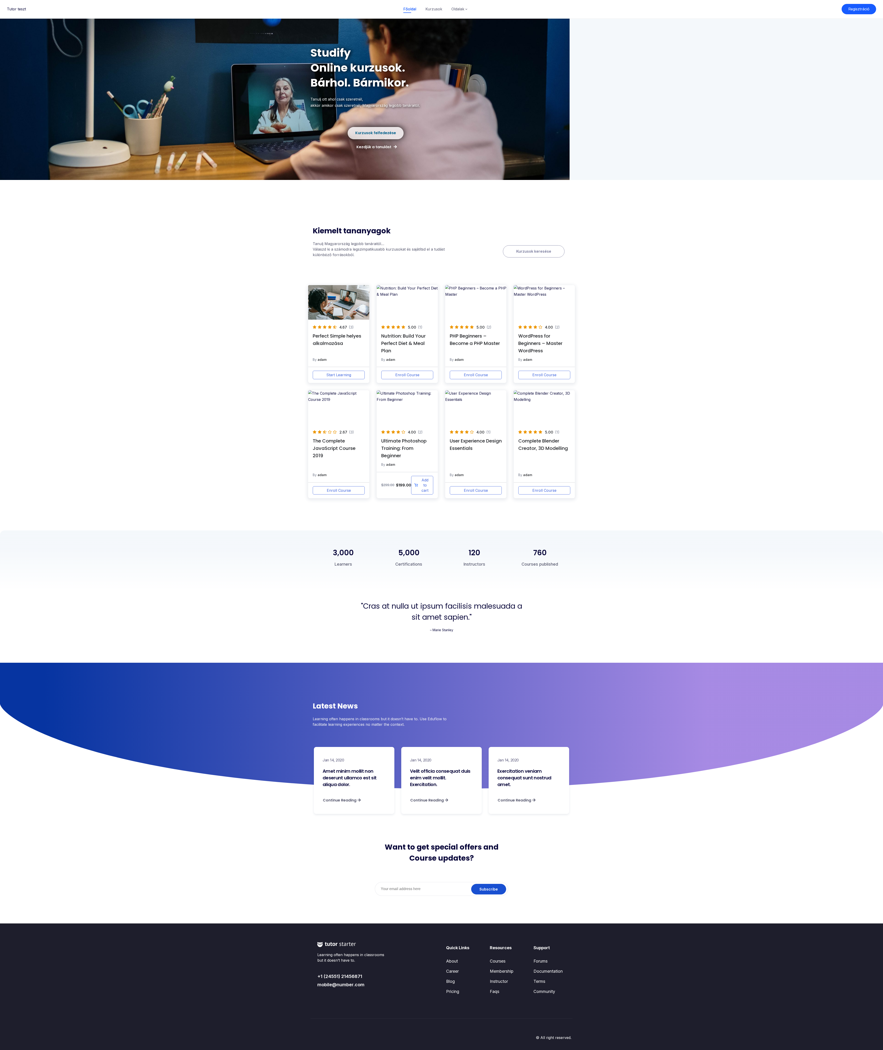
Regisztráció (858, 9)
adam (322, 360)
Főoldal (409, 9)
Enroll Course (407, 375)
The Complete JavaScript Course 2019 (334, 448)
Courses (497, 961)
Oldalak (457, 9)
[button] (376, 133)
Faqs (494, 991)
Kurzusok (433, 9)
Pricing (452, 991)
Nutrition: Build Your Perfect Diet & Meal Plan (403, 343)
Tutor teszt (16, 9)
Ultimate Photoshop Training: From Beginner (404, 448)
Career (452, 971)
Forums (540, 961)
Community (544, 991)
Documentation (548, 971)
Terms (539, 981)
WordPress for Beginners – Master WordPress (540, 343)
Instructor (499, 981)
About (452, 961)
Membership (501, 971)
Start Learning (338, 375)
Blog (450, 981)
